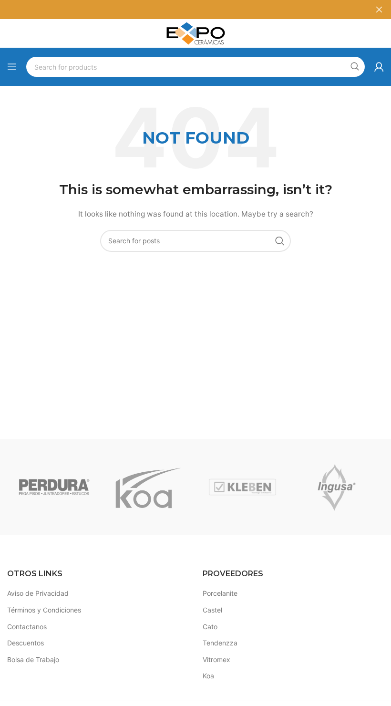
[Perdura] (54, 487)
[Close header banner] (379, 9)
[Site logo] (195, 33)
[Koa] (148, 487)
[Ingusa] (336, 487)
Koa (208, 676)
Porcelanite (220, 593)
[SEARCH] (355, 67)
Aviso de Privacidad (38, 593)
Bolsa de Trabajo (33, 659)
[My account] (379, 66)
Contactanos (27, 627)
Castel (212, 610)
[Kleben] (242, 487)
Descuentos (25, 643)
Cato (210, 627)
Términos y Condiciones (44, 610)
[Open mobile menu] (11, 66)
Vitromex (216, 659)
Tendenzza (220, 643)
